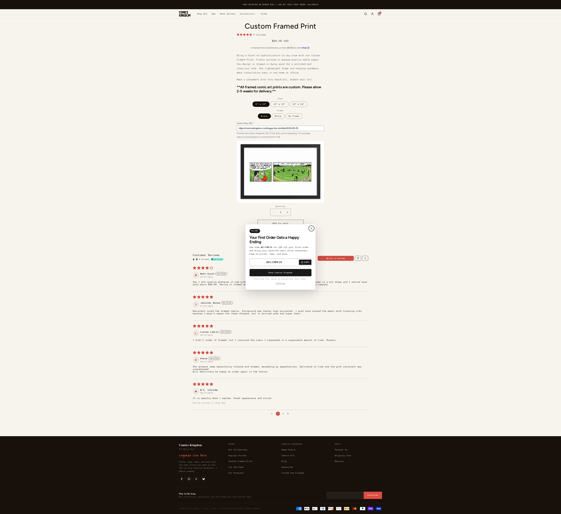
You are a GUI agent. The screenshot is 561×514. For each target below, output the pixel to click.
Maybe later (280, 283)
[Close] (311, 228)
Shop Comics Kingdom (280, 272)
